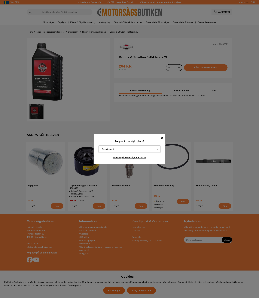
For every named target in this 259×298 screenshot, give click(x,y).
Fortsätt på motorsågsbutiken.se (129, 157)
